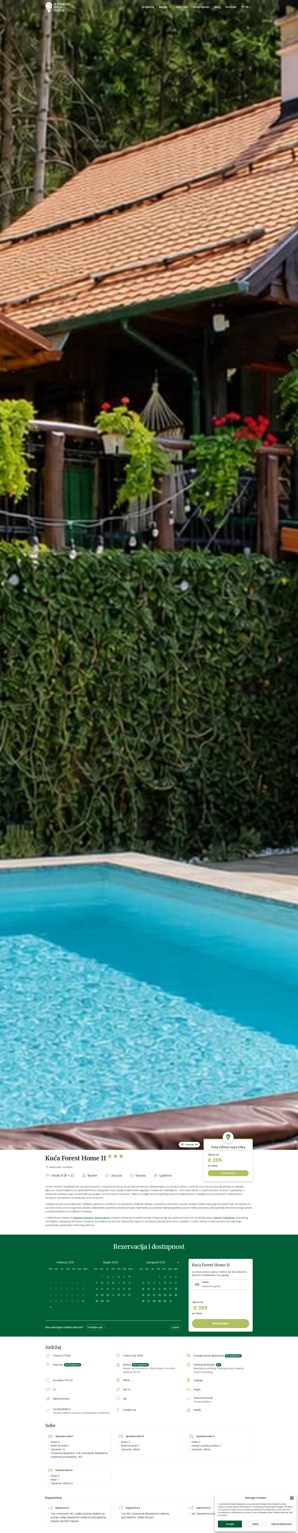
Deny (256, 1524)
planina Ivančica (83, 1217)
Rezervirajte (228, 1173)
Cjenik (175, 1327)
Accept (230, 1524)
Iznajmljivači (201, 7)
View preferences (281, 1524)
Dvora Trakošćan (224, 1217)
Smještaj (148, 7)
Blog (217, 7)
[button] (291, 1497)
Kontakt (231, 7)
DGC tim (182, 7)
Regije (163, 7)
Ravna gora (102, 1217)
